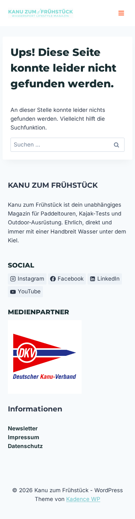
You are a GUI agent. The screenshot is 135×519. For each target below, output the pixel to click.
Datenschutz (25, 446)
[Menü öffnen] (121, 13)
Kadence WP (83, 499)
